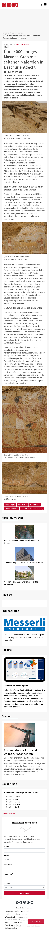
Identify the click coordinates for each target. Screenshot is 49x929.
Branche (7, 883)
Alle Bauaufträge (9, 813)
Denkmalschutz (11, 508)
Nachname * (8, 874)
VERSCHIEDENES (22, 44)
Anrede (6, 855)
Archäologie (10, 504)
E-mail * (7, 846)
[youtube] (32, 902)
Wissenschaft (26, 508)
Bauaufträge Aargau (13, 797)
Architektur (22, 504)
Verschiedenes (17, 33)
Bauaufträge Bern (12, 799)
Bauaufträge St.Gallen (13, 804)
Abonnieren (24, 893)
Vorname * (8, 865)
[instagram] (24, 902)
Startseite (5, 33)
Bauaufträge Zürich (12, 807)
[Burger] (45, 4)
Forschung (38, 508)
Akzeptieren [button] (36, 921)
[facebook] (20, 902)
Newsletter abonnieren (24, 908)
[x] (17, 902)
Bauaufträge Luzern (13, 802)
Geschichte (34, 504)
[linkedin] (28, 902)
